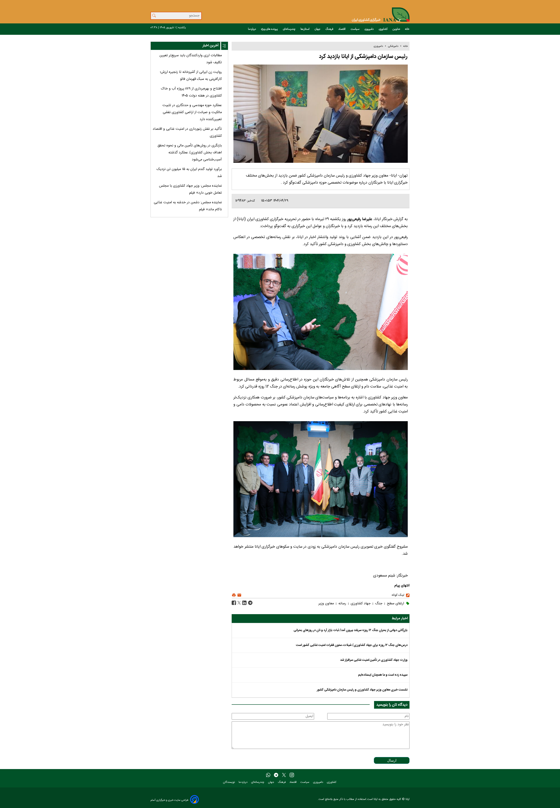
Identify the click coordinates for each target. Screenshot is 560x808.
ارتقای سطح (395, 603)
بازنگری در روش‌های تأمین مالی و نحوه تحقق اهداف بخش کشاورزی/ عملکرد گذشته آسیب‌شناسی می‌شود (190, 153)
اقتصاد (342, 29)
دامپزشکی (393, 46)
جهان (318, 29)
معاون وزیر (326, 603)
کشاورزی (383, 29)
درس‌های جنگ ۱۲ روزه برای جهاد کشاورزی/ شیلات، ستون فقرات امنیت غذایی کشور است (352, 645)
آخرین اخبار (211, 46)
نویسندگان (229, 782)
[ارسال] (239, 595)
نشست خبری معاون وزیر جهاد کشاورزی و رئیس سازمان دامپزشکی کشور (362, 689)
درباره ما (252, 29)
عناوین (396, 29)
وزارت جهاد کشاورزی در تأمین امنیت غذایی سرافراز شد (374, 660)
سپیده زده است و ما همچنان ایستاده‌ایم (383, 675)
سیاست (355, 29)
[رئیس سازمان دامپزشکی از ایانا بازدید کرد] (250, 603)
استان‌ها (305, 29)
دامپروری (369, 29)
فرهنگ (330, 29)
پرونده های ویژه (269, 29)
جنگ (378, 603)
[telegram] (276, 775)
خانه (407, 29)
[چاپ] (234, 595)
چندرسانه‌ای (289, 29)
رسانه (341, 603)
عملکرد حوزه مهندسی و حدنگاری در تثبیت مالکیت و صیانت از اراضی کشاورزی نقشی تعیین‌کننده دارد (192, 112)
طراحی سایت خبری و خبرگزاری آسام (169, 800)
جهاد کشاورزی (360, 603)
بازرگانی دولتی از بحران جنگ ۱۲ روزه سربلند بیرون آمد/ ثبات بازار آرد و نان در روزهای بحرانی (351, 630)
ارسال (391, 760)
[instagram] (292, 775)
